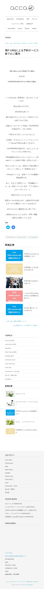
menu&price (20, 19)
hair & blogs (11, 28)
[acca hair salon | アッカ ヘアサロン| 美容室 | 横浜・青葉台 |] (22, 7)
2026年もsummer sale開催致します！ (26, 412)
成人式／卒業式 (10, 375)
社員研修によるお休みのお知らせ (26, 431)
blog (6, 348)
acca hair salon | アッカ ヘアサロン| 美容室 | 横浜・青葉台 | (22, 581)
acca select (8, 340)
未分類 (7, 379)
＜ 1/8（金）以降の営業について (16, 321)
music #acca (9, 364)
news (8, 37)
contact (34, 28)
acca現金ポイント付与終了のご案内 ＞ (26, 325)
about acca (10, 19)
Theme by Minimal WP (27, 584)
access (20, 28)
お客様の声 (29, 24)
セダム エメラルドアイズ (24, 422)
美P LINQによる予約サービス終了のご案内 (26, 43)
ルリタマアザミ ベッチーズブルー (26, 403)
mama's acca (9, 360)
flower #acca (9, 352)
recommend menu (11, 371)
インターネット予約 (17, 24)
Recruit (27, 28)
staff (28, 19)
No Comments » (33, 237)
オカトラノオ (20, 394)
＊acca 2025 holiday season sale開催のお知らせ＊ (31, 295)
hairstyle (7, 356)
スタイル (34, 19)
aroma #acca (9, 344)
